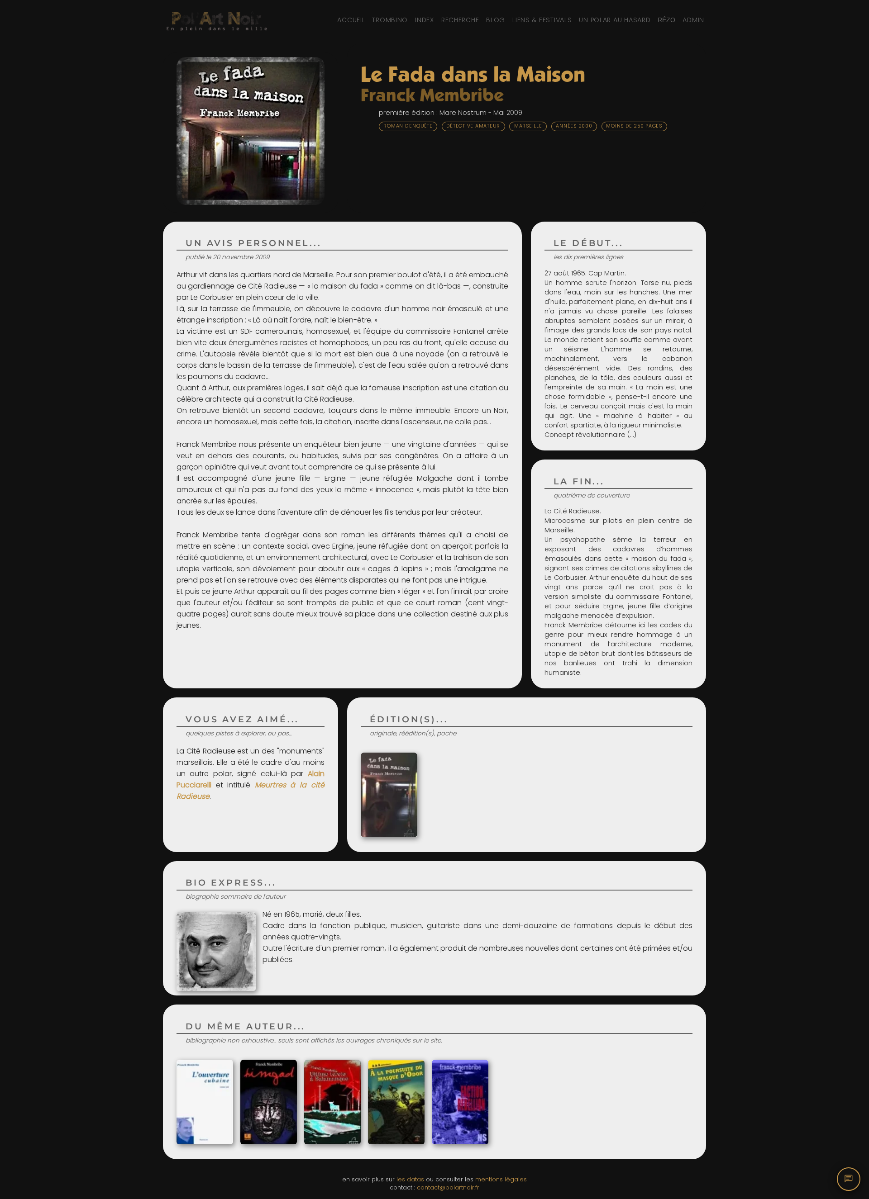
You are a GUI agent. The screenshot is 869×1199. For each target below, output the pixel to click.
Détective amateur (473, 126)
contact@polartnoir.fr (448, 1187)
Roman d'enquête (407, 126)
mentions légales (501, 1179)
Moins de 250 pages (634, 126)
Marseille (528, 126)
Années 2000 (574, 126)
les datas (410, 1179)
